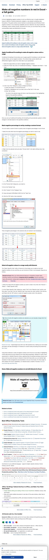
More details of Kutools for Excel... (23, 482)
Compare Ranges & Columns (29, 444)
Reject (35, 557)
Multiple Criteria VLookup (17, 434)
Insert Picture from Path (27, 458)
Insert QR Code (17, 458)
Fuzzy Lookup (20, 436)
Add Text (22, 454)
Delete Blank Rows (37, 430)
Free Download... (38, 482)
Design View (24, 446)
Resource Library (17, 448)
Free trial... (13, 281)
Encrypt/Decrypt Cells (16, 450)
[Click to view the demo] (30, 46)
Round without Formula (34, 432)
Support (37, 5)
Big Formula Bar (32, 446)
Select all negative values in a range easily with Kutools (15, 46)
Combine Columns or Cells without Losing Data (15, 432)
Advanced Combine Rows (10, 461)
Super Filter (38, 450)
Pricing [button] (19, 5)
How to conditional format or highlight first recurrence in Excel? (19, 415)
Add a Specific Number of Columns (21, 442)
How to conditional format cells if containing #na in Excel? (18, 413)
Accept (12, 557)
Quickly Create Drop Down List (25, 438)
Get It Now (4, 348)
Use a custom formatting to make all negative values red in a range (18, 44)
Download (12, 5)
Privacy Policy (8, 554)
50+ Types (42, 454)
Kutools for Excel (6, 344)
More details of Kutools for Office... (22, 534)
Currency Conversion (22, 459)
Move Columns (35, 442)
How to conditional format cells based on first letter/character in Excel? (21, 411)
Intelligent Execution (35, 424)
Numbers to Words (11, 459)
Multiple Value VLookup (31, 434)
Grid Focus (16, 446)
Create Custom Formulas (14, 426)
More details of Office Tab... (24, 509)
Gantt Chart (7, 456)
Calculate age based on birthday (34, 456)
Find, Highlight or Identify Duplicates (22, 430)
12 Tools (16, 454)
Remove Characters (29, 454)
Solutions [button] (4, 5)
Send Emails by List (28, 450)
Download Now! (19, 402)
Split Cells (19, 461)
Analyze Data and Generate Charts (30, 426)
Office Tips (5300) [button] (27, 5)
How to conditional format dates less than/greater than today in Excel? (21, 417)
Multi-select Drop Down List (14, 440)
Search (45, 5)
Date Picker (32, 448)
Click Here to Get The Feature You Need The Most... (32, 472)
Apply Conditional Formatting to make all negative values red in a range (19, 43)
